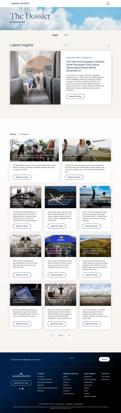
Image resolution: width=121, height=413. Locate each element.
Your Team (66, 379)
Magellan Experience (70, 374)
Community (88, 385)
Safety (65, 377)
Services (66, 385)
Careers (86, 388)
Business (40, 385)
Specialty (40, 391)
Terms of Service (78, 404)
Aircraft (65, 382)
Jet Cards (40, 377)
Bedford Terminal (90, 396)
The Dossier (106, 377)
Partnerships (67, 388)
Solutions (40, 374)
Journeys (66, 391)
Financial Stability (90, 379)
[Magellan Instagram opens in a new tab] (19, 388)
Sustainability (88, 382)
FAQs (86, 391)
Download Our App (21, 383)
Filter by (13, 134)
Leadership (88, 377)
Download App (68, 394)
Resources (105, 374)
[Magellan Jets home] (21, 375)
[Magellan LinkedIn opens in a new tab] (22, 388)
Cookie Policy (69, 404)
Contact (86, 394)
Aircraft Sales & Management (47, 388)
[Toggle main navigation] (108, 3)
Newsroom (105, 379)
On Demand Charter (44, 379)
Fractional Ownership (44, 382)
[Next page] (69, 335)
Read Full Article (75, 96)
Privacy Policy (60, 404)
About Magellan (89, 374)
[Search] (109, 45)
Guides (66, 35)
